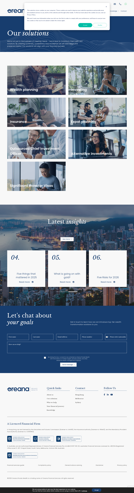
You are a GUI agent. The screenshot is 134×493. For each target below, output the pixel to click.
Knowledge (113, 11)
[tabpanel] (26, 268)
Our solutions (52, 398)
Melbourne (79, 398)
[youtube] (111, 394)
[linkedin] (108, 394)
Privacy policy (122, 465)
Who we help (52, 402)
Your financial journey (55, 406)
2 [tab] (72, 291)
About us (50, 395)
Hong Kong (79, 395)
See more (66, 239)
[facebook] (104, 394)
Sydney (78, 402)
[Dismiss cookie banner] (106, 7)
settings (84, 491)
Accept (85, 25)
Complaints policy (44, 465)
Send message (67, 365)
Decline (100, 25)
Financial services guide (15, 465)
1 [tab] (61, 291)
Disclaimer (99, 465)
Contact (124, 11)
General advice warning (73, 465)
